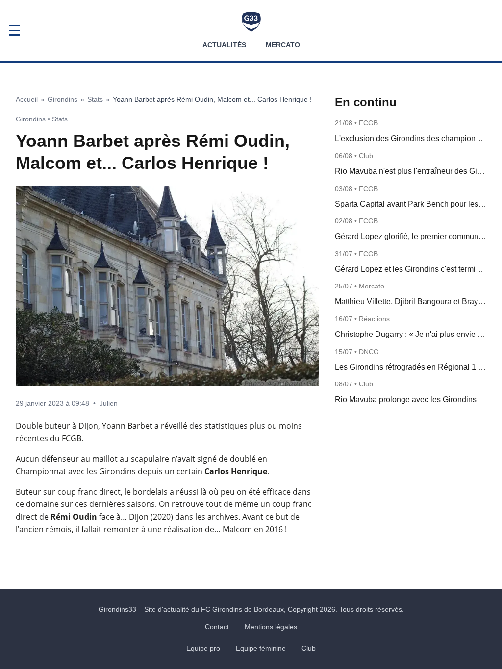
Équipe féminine (261, 648)
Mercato (283, 44)
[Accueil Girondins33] (251, 22)
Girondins (62, 99)
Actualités (224, 44)
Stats (95, 99)
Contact (217, 627)
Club (308, 648)
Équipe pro (203, 648)
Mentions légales (271, 627)
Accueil (27, 99)
